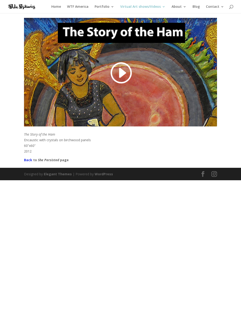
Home (56, 7)
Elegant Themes (58, 174)
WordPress (104, 174)
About (177, 7)
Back (28, 160)
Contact (212, 7)
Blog (196, 7)
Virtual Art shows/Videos (140, 7)
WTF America (77, 7)
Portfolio (102, 7)
